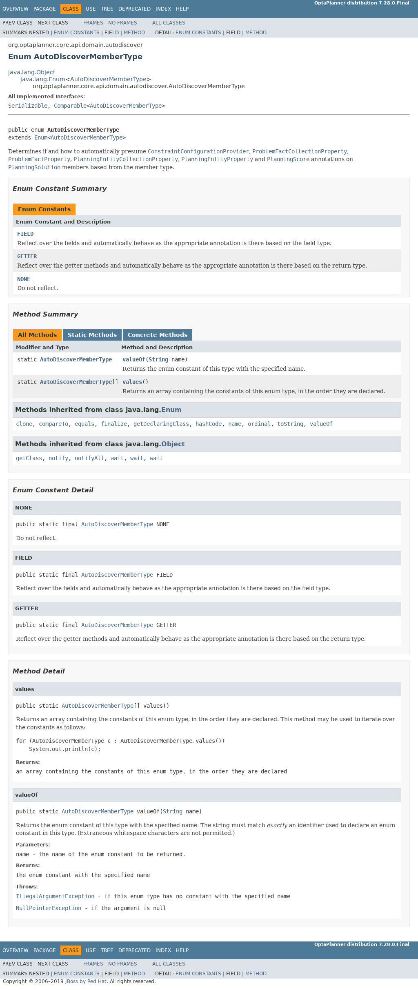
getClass (29, 458)
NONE (23, 279)
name (234, 424)
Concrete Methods (157, 335)
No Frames (122, 23)
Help (182, 9)
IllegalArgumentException (55, 896)
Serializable (27, 105)
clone (24, 424)
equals (84, 424)
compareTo (53, 424)
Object (173, 444)
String (158, 359)
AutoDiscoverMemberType (108, 79)
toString (290, 424)
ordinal (259, 424)
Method (134, 32)
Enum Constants (77, 32)
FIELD (25, 233)
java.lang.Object (31, 72)
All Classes (168, 23)
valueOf (133, 359)
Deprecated (134, 9)
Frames (93, 23)
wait (117, 458)
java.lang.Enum (42, 79)
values (132, 382)
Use (91, 9)
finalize (114, 424)
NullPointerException (48, 908)
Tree (107, 9)
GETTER (27, 256)
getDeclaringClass (161, 424)
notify (58, 458)
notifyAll (89, 458)
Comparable (70, 105)
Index (163, 9)
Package (44, 9)
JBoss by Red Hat (86, 981)
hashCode (209, 424)
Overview (15, 9)
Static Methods (92, 335)
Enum (40, 137)
